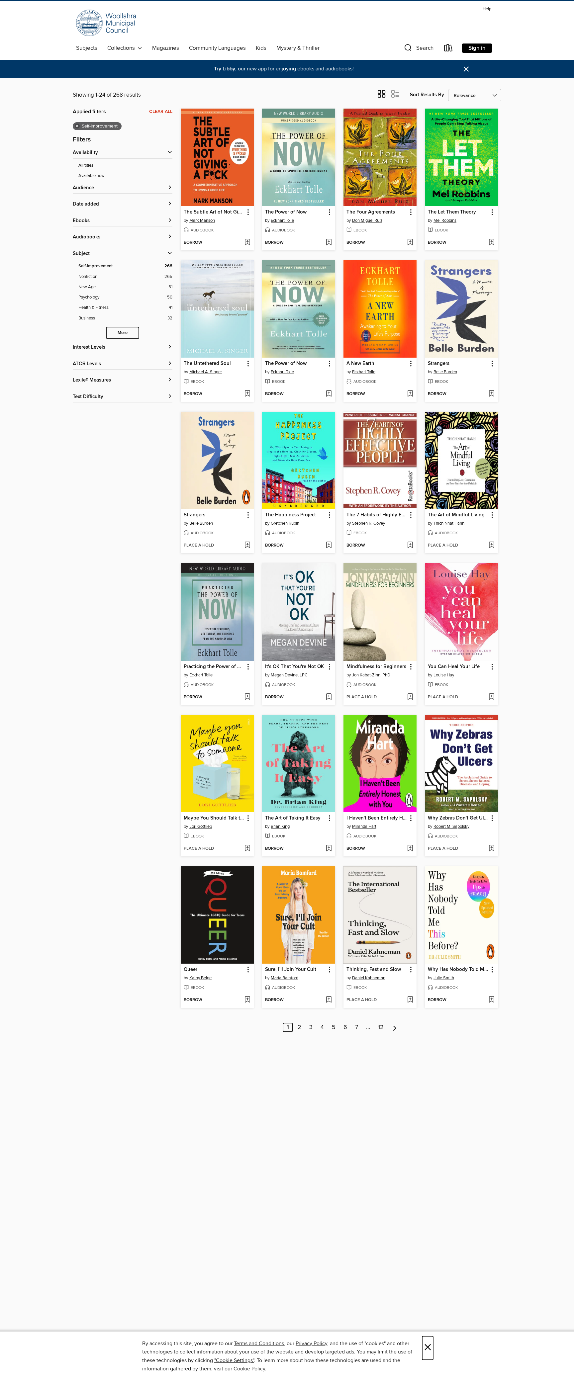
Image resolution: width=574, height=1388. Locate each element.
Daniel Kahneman (368, 978)
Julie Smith (443, 978)
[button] (418, 49)
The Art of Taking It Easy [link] (293, 818)
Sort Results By (427, 95)
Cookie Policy (249, 1368)
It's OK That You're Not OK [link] (294, 667)
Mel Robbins (444, 220)
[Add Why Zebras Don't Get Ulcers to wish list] (491, 848)
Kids (261, 48)
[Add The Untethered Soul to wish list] (247, 394)
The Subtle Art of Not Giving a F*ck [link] (214, 212)
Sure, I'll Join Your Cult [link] (290, 970)
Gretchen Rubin (285, 523)
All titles (85, 165)
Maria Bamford (284, 978)
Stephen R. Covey (368, 523)
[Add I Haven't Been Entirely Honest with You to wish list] (410, 848)
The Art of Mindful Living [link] (456, 515)
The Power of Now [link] (286, 212)
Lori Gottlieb (200, 826)
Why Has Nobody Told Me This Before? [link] (458, 970)
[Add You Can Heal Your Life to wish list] (491, 697)
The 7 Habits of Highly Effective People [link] (376, 515)
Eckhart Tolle (282, 220)
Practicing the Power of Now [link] (214, 667)
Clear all (160, 112)
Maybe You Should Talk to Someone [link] (214, 818)
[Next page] (394, 1027)
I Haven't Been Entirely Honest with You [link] (376, 818)
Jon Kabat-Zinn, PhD (371, 675)
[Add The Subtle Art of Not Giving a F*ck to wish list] (247, 242)
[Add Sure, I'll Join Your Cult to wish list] (329, 1000)
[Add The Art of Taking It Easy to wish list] (329, 848)
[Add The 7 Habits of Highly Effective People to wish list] (410, 545)
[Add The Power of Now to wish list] (329, 242)
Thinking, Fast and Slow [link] (373, 970)
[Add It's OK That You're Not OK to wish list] (329, 697)
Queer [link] (190, 970)
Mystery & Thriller (298, 48)
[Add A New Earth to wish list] (410, 394)
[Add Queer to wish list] (247, 1000)
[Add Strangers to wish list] (491, 394)
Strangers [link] (438, 364)
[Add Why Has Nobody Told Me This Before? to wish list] (491, 1000)
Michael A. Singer (205, 372)
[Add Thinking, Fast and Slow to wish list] (410, 1000)
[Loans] (448, 49)
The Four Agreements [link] (370, 212)
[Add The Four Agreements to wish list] (410, 242)
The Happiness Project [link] (290, 515)
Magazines (165, 48)
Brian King (280, 826)
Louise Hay (443, 675)
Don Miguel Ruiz (367, 220)
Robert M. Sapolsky (451, 826)
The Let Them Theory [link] (452, 212)
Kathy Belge (200, 978)
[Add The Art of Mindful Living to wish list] (491, 545)
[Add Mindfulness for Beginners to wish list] (410, 697)
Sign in (477, 48)
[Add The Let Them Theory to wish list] (491, 242)
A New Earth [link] (360, 364)
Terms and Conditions (259, 1343)
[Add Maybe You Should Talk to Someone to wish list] (247, 848)
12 (381, 1027)
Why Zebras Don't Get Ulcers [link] (458, 818)
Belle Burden (445, 372)
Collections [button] (122, 48)
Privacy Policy (311, 1343)
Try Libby (224, 68)
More (123, 333)
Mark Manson (202, 220)
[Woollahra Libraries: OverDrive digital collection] (106, 23)
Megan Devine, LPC (289, 675)
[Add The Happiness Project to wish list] (329, 545)
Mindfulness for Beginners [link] (376, 667)
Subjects (86, 48)
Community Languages (217, 48)
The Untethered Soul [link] (207, 364)
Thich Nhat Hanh (448, 523)
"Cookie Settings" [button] (234, 1360)
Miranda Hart (364, 826)
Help (487, 9)
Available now (91, 175)
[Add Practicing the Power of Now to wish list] (247, 697)
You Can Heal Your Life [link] (454, 667)
